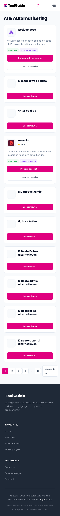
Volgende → (50, 370)
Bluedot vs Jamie (30, 192)
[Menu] (54, 5)
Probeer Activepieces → (30, 58)
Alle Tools (10, 437)
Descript (24, 140)
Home (8, 431)
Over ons (10, 467)
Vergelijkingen (12, 449)
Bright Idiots (46, 499)
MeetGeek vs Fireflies (32, 81)
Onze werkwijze (13, 473)
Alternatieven (12, 443)
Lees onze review (30, 66)
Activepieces (27, 30)
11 (38, 370)
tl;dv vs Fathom (28, 221)
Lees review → (30, 96)
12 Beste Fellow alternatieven (28, 253)
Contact (9, 479)
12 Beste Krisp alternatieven (27, 312)
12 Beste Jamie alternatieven (28, 282)
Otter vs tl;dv (27, 110)
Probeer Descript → (30, 168)
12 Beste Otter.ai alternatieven (29, 342)
